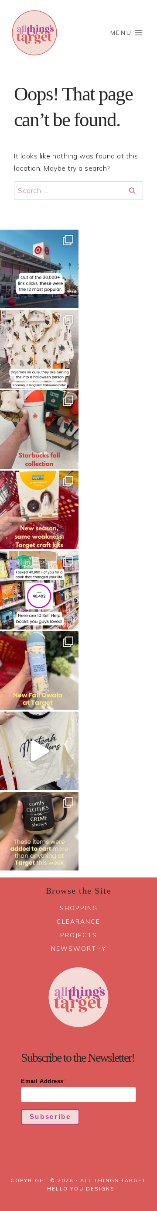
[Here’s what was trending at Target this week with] (39, 831)
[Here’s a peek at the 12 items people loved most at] (39, 269)
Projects (78, 935)
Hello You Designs (80, 1189)
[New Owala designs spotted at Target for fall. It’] (39, 670)
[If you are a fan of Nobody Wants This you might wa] (39, 751)
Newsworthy (78, 949)
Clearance (78, 921)
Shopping (79, 908)
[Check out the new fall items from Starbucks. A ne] (39, 429)
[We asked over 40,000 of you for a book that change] (39, 590)
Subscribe (50, 1116)
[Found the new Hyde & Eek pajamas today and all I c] (39, 349)
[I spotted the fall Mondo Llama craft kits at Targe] (39, 510)
